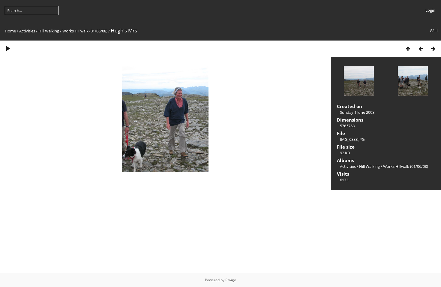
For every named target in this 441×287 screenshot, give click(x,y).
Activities (27, 31)
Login (430, 10)
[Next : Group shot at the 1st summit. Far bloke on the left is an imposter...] (433, 48)
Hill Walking (48, 31)
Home (10, 31)
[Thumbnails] (408, 48)
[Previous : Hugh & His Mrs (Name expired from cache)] (420, 48)
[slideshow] (8, 48)
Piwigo (230, 279)
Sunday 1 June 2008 (357, 112)
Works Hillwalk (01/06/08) (84, 31)
